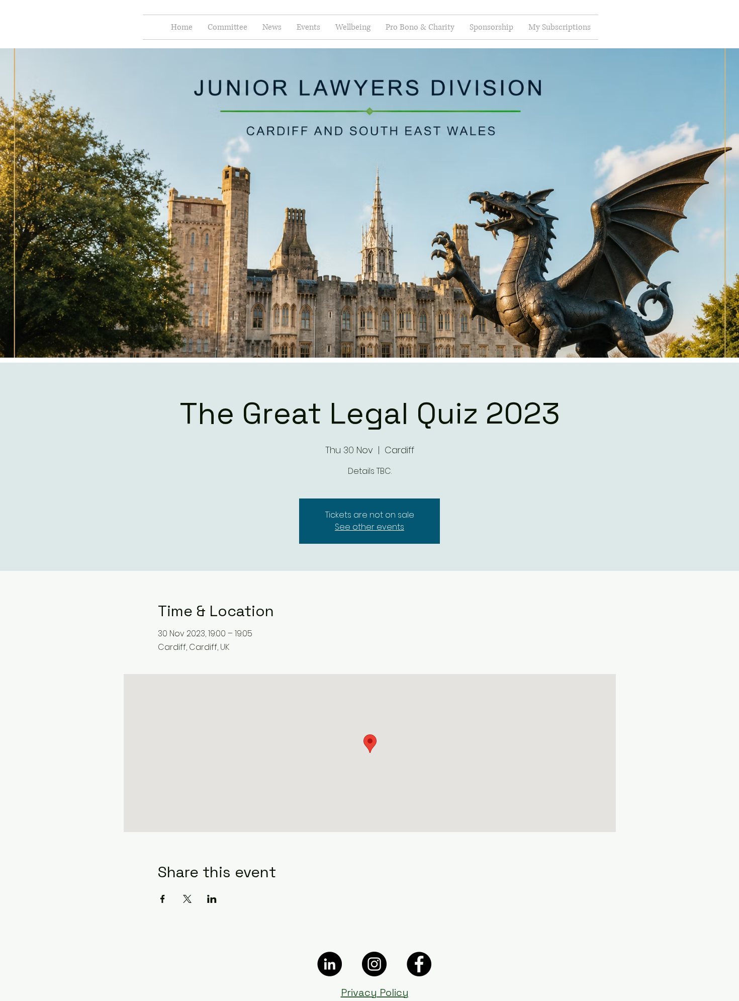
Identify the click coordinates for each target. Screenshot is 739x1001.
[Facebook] (419, 964)
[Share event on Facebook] (162, 899)
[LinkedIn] (329, 964)
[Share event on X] (187, 899)
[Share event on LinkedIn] (212, 899)
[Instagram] (374, 964)
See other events (369, 527)
